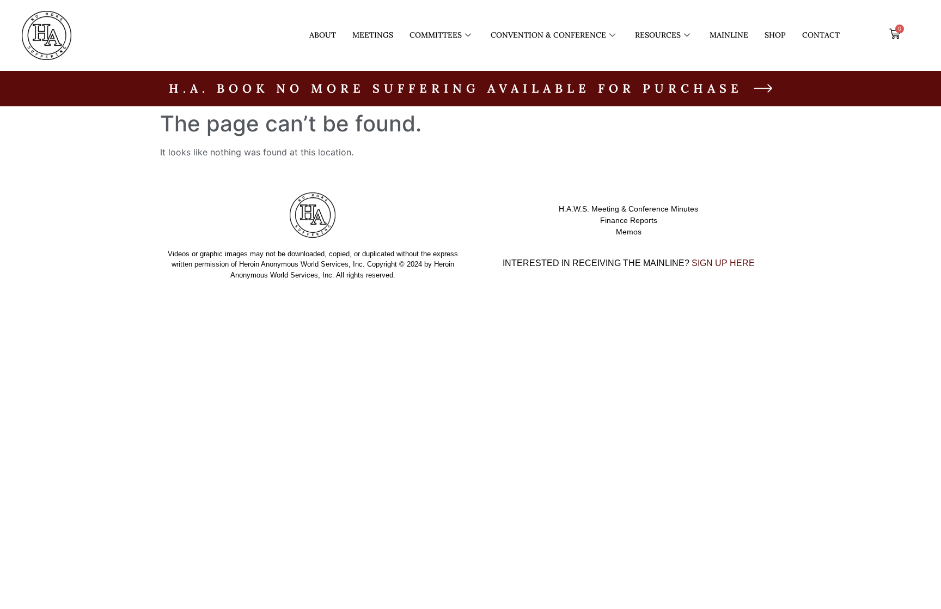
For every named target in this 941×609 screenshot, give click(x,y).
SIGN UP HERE (723, 263)
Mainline (729, 35)
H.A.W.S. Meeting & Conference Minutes (628, 208)
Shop (775, 35)
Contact (821, 35)
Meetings (372, 35)
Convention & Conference (548, 35)
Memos (628, 231)
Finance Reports (628, 220)
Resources (658, 35)
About (322, 35)
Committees (436, 35)
